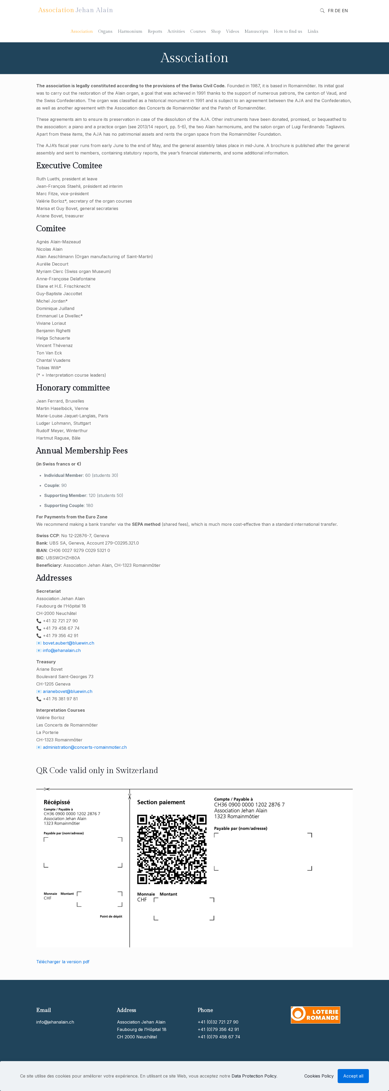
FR (330, 10)
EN (345, 10)
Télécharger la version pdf (62, 961)
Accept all (353, 1076)
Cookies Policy (319, 1076)
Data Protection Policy (254, 1076)
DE (338, 10)
